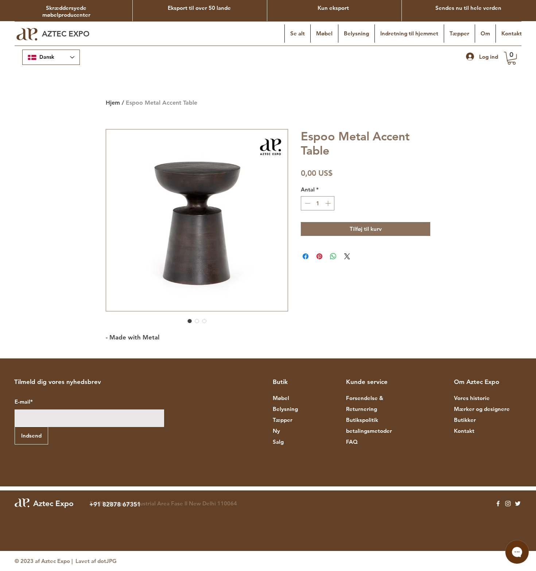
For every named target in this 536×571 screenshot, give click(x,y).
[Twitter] (517, 503)
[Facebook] (498, 503)
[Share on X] (347, 256)
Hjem (113, 102)
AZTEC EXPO (67, 33)
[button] (511, 58)
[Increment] (329, 203)
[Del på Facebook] (305, 256)
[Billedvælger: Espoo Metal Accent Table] (189, 321)
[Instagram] (508, 503)
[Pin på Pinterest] (319, 256)
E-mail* (24, 401)
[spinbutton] (318, 203)
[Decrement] (307, 203)
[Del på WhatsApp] (333, 256)
